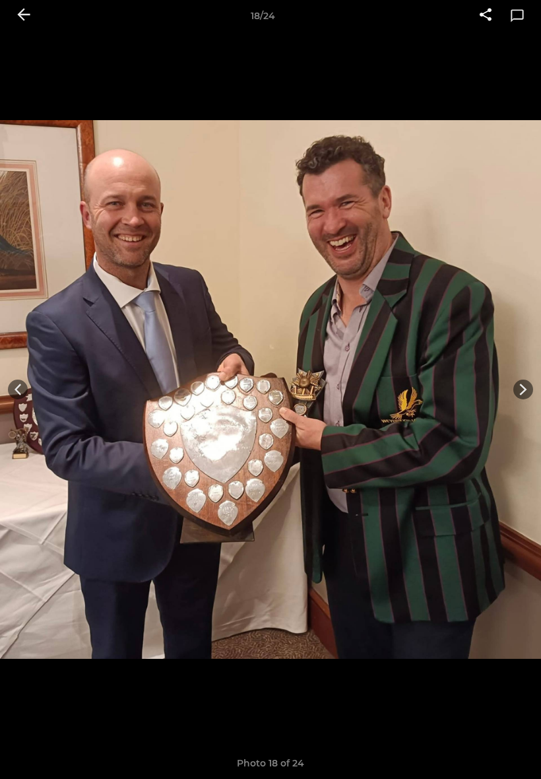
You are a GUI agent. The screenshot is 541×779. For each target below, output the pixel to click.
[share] (485, 16)
